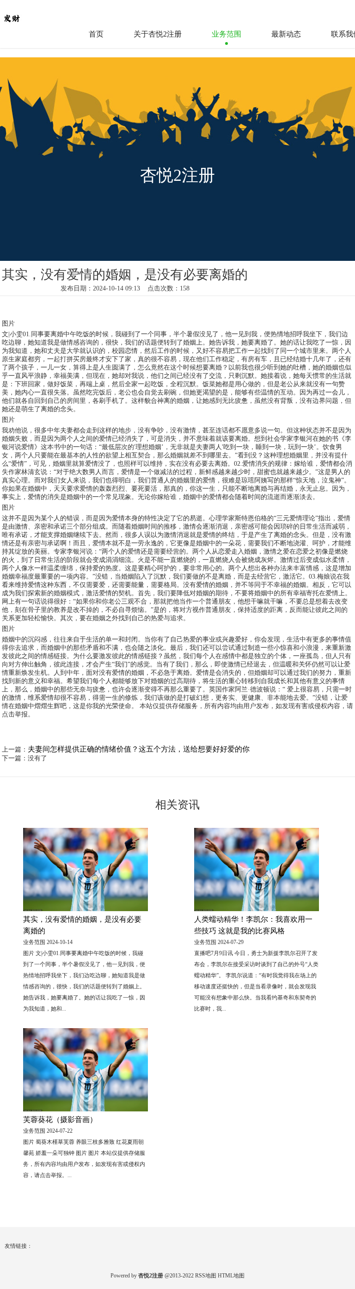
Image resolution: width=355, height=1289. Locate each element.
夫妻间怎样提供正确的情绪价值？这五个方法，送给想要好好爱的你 (139, 749)
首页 (96, 34)
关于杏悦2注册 (158, 34)
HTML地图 (231, 1275)
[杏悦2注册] (30, 13)
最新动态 (286, 34)
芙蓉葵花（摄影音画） (60, 1119)
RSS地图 (205, 1275)
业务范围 (226, 34)
